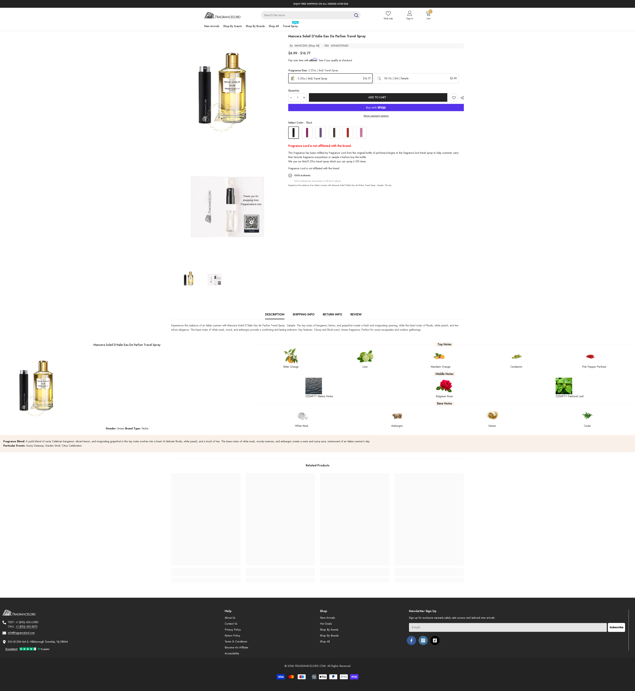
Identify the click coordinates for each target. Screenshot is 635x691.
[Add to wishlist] (454, 97)
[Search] (311, 15)
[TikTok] (435, 640)
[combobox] (306, 15)
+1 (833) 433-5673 (26, 626)
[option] (399, 4)
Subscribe (616, 627)
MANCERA (301, 46)
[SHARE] (461, 98)
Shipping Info (304, 314)
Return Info (332, 314)
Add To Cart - (378, 97)
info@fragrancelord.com (21, 633)
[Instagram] (423, 640)
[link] (206, 574)
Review (356, 314)
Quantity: (294, 90)
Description (274, 314)
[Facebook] (411, 640)
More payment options (376, 116)
